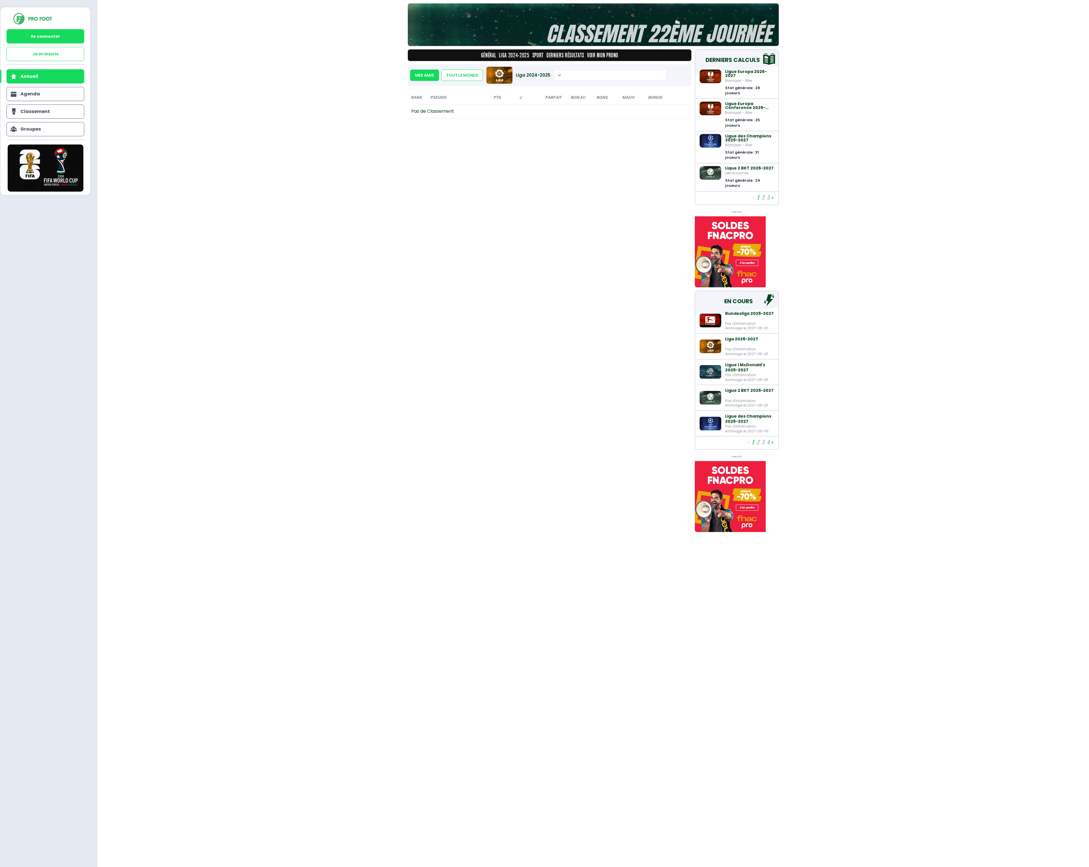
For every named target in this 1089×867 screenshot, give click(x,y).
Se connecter (45, 36)
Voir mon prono (602, 55)
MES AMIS (424, 75)
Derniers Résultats (565, 55)
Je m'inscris (45, 54)
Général (488, 55)
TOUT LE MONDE (462, 75)
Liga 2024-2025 (514, 55)
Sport (538, 55)
